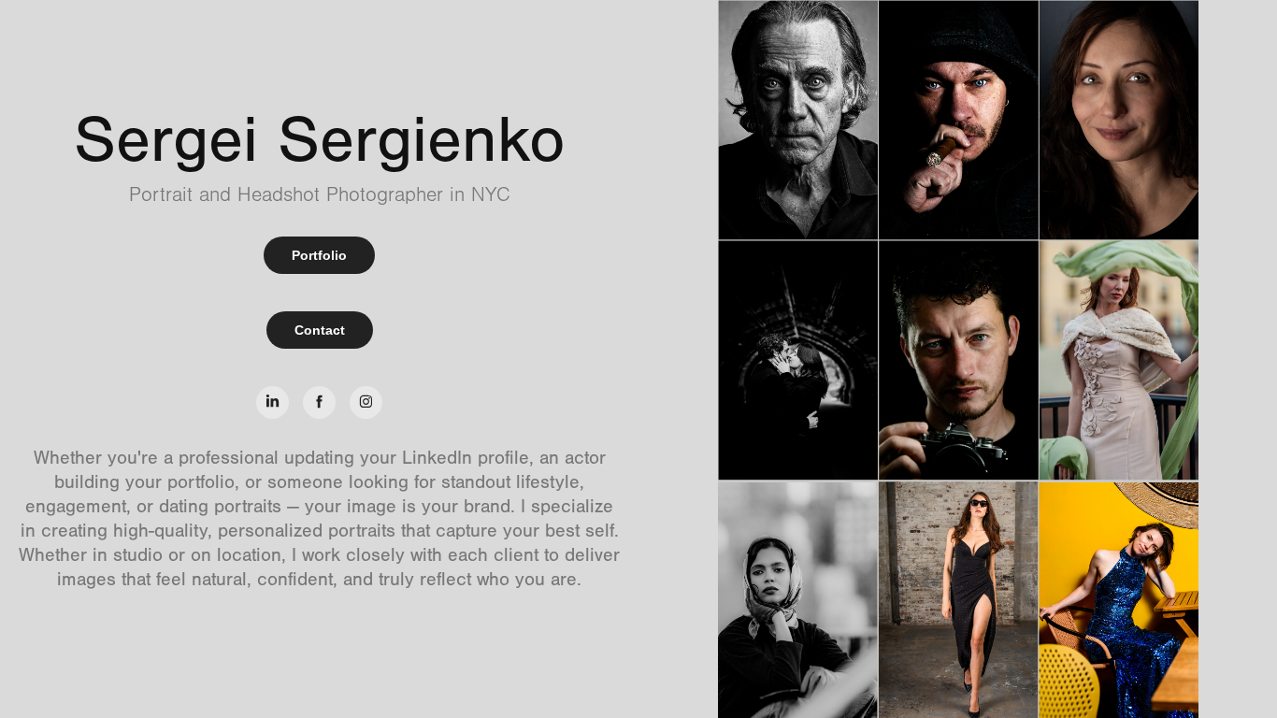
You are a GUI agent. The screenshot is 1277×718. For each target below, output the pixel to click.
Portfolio (319, 255)
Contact (319, 330)
